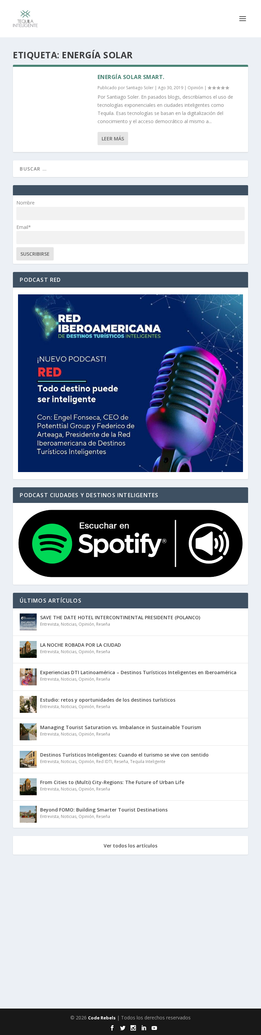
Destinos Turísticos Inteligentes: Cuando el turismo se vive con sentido (124, 754)
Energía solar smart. (131, 77)
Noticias (68, 624)
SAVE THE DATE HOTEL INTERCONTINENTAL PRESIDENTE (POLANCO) (120, 617)
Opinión (195, 88)
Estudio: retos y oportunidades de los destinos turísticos (107, 700)
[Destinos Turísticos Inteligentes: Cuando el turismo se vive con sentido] (28, 759)
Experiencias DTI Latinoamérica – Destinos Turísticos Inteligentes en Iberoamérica (138, 672)
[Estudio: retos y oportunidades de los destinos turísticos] (28, 704)
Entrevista (49, 624)
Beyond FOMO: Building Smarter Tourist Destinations (104, 809)
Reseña (103, 624)
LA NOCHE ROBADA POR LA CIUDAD (80, 645)
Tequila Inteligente (148, 761)
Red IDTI (104, 761)
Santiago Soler (140, 88)
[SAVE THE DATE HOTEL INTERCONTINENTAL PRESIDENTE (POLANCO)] (28, 621)
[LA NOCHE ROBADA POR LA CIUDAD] (28, 649)
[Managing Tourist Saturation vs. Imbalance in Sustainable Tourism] (28, 731)
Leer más (113, 138)
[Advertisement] (130, 933)
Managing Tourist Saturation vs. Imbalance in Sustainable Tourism (120, 727)
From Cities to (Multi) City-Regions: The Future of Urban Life (112, 782)
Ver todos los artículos (130, 846)
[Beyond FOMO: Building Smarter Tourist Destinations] (28, 814)
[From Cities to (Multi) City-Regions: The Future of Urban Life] (28, 786)
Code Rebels (102, 1018)
